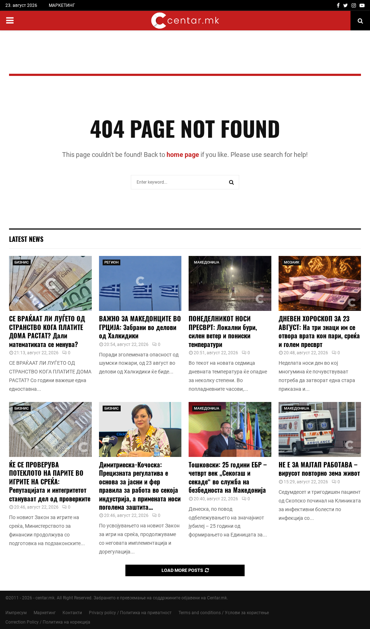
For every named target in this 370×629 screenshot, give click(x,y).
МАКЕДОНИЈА (206, 262)
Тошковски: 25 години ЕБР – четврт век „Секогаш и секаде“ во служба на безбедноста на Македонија (228, 477)
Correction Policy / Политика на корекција (47, 622)
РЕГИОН (111, 262)
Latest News (26, 239)
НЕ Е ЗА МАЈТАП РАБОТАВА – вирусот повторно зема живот (319, 469)
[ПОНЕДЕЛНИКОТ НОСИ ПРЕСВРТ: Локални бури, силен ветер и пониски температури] (230, 283)
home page (183, 154)
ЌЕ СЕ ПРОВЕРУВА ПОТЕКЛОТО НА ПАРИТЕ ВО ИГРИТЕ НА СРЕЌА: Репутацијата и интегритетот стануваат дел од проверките (49, 481)
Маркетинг (45, 612)
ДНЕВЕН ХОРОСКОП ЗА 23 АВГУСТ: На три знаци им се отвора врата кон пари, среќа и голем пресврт (319, 331)
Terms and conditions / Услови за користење (223, 612)
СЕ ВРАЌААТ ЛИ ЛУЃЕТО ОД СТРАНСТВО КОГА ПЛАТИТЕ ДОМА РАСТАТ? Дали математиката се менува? (47, 331)
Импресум (16, 612)
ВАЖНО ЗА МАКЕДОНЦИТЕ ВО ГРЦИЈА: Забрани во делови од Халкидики (140, 327)
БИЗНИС (21, 262)
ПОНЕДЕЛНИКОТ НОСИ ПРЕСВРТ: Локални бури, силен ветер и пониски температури (223, 331)
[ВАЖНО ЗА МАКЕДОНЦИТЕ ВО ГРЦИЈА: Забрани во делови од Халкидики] (140, 283)
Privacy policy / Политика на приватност (130, 612)
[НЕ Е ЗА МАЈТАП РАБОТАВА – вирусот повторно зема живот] (320, 429)
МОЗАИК (291, 262)
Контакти (72, 612)
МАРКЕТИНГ (62, 5)
